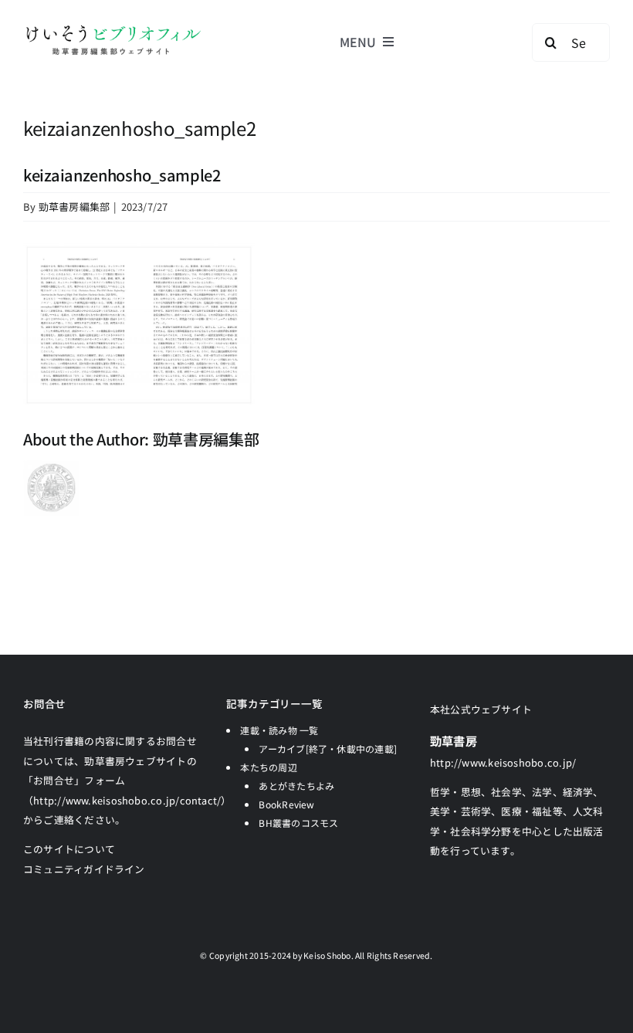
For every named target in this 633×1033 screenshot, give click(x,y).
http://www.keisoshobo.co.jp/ (503, 762)
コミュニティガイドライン (84, 869)
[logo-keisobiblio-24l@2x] (113, 29)
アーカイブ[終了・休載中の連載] (328, 748)
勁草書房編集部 (74, 206)
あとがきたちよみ (296, 785)
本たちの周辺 (268, 767)
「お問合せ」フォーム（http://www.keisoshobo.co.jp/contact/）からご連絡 (127, 800)
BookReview (286, 804)
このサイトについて (69, 849)
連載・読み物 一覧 (279, 730)
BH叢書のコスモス (298, 822)
